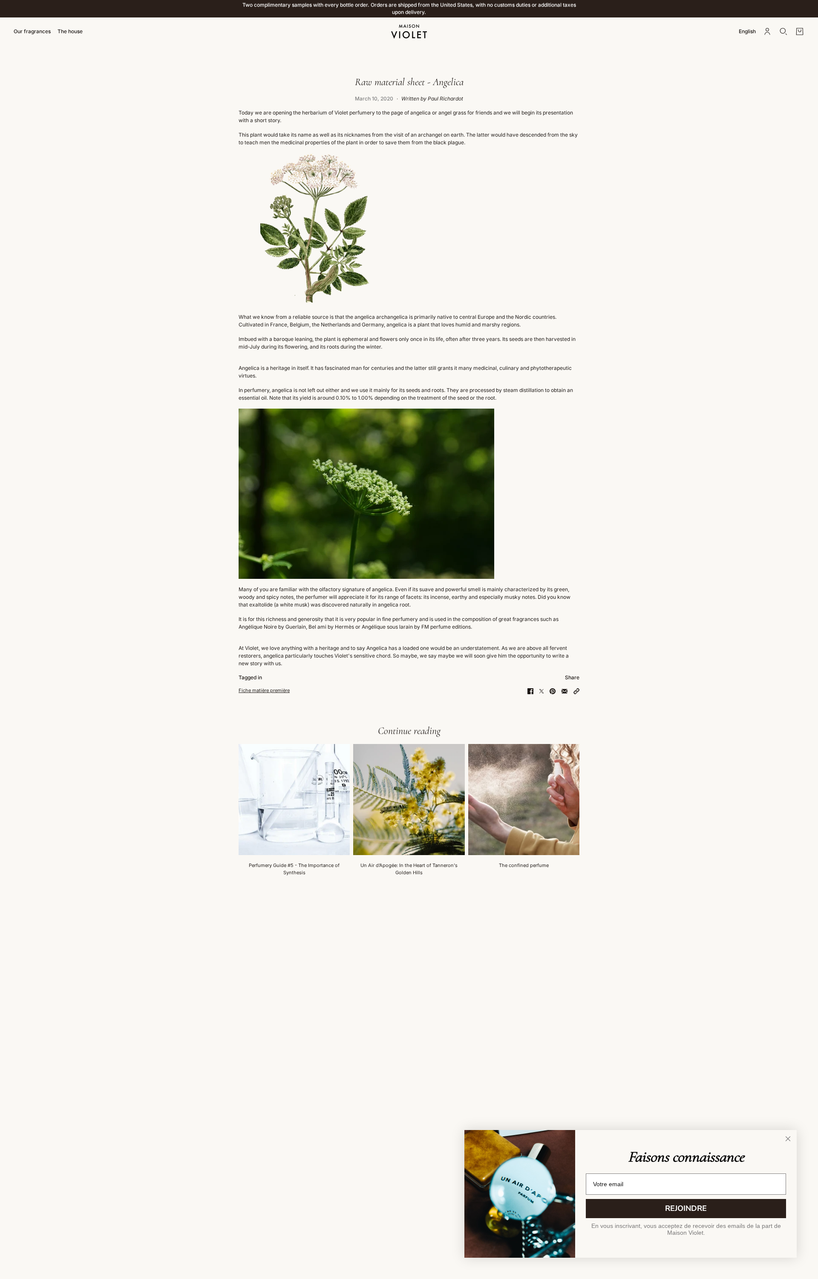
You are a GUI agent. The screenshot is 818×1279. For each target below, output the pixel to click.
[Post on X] (541, 691)
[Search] (783, 31)
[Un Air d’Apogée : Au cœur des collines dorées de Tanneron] (408, 799)
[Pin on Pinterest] (552, 691)
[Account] (767, 31)
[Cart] (799, 31)
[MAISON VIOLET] (409, 31)
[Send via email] (564, 691)
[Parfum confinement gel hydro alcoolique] (523, 799)
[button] (576, 691)
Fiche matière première (264, 690)
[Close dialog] (788, 1138)
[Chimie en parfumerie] (294, 799)
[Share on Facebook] (530, 691)
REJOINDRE (686, 1208)
